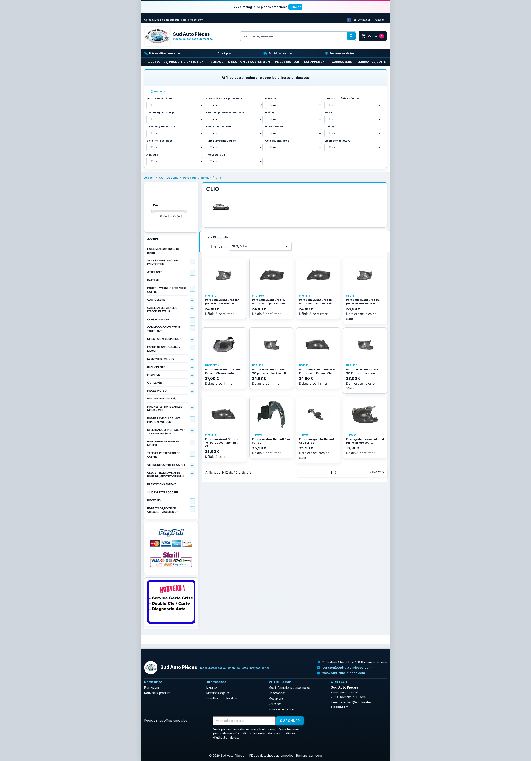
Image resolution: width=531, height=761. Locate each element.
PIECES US (154, 500)
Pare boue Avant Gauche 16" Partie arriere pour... (362, 371)
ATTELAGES (154, 272)
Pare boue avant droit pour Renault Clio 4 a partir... (223, 371)
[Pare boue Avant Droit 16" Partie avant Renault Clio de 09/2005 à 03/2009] (318, 275)
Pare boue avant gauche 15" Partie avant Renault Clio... (318, 371)
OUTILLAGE (154, 382)
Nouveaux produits (157, 693)
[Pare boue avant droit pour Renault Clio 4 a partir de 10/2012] (224, 345)
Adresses (275, 704)
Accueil (153, 239)
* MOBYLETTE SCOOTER (163, 492)
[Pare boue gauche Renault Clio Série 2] (318, 414)
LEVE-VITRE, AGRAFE (160, 358)
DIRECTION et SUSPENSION (164, 339)
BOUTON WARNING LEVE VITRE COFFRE (167, 290)
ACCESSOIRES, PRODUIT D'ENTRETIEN (162, 262)
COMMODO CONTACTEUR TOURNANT (163, 329)
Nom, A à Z (260, 246)
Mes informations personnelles (290, 687)
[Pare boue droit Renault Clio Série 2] (271, 414)
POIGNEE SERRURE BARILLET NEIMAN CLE (165, 408)
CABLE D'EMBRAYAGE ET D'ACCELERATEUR (163, 309)
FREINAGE (153, 374)
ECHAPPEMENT (157, 366)
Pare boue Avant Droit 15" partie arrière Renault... (222, 301)
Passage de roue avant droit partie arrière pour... (365, 440)
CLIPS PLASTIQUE (158, 319)
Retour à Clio (162, 91)
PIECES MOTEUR (157, 390)
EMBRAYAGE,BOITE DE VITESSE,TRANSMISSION (162, 510)
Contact (149, 19)
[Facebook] (349, 19)
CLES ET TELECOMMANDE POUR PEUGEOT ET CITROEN (165, 474)
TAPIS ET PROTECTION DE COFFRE (163, 455)
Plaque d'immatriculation (162, 398)
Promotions (152, 687)
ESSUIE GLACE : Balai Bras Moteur (163, 349)
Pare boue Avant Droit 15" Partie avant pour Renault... (270, 301)
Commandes (277, 693)
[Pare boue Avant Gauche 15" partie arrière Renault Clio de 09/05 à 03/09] (271, 345)
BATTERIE (153, 280)
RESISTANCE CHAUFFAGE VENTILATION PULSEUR (166, 431)
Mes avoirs (276, 698)
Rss (324, 721)
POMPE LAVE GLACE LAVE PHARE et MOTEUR (163, 420)
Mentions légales (218, 693)
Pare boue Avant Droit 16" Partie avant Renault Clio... (317, 301)
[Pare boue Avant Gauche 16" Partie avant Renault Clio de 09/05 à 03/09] (224, 414)
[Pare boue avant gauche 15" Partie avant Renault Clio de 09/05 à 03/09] (318, 345)
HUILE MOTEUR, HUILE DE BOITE (163, 250)
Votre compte (282, 682)
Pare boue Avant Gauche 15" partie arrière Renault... (270, 371)
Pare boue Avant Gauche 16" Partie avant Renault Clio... (221, 442)
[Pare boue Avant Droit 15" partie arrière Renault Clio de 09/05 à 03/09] (224, 275)
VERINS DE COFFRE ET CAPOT (166, 464)
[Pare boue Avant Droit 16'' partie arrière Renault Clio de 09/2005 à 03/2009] (365, 275)
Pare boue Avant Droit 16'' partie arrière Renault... (363, 301)
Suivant (377, 472)
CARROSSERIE (156, 299)
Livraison (212, 687)
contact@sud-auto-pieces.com (182, 19)
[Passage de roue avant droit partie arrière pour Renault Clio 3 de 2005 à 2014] (365, 414)
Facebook (315, 721)
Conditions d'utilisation (221, 698)
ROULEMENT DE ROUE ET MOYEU (163, 443)
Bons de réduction (281, 709)
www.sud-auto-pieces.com (343, 673)
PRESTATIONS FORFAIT (161, 484)
